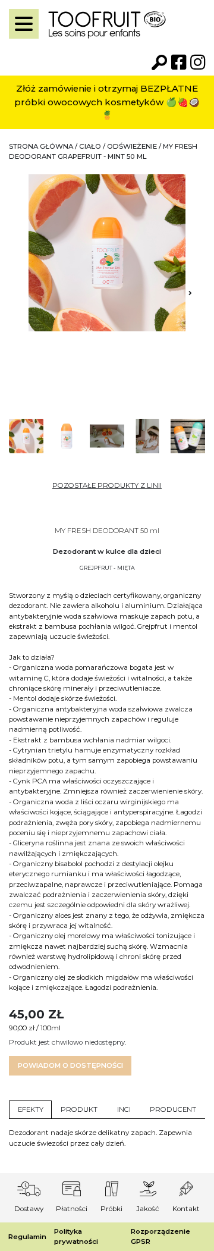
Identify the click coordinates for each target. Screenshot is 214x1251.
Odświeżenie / (135, 146)
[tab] (30, 1110)
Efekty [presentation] (30, 1109)
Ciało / (93, 146)
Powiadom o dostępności (70, 1065)
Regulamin (27, 1237)
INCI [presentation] (124, 1109)
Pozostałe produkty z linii (107, 485)
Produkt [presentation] (79, 1109)
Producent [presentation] (173, 1109)
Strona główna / (44, 146)
